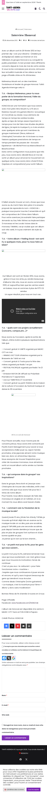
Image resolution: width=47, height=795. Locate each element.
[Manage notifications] (5, 790)
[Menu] (3, 9)
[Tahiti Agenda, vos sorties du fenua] (13, 8)
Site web (5, 715)
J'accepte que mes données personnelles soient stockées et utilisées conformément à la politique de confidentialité (22, 650)
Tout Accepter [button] (33, 789)
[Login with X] (9, 658)
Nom (4, 695)
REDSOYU (24, 753)
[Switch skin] (40, 9)
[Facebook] (6, 626)
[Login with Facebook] (4, 658)
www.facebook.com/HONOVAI (24, 603)
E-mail (5, 705)
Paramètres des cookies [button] (14, 789)
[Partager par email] (23, 626)
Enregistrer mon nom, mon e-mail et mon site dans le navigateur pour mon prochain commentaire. (22, 728)
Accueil (20, 29)
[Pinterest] (17, 626)
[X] (12, 626)
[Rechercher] (44, 9)
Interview (28, 29)
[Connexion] (35, 9)
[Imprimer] (29, 626)
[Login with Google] (13, 658)
